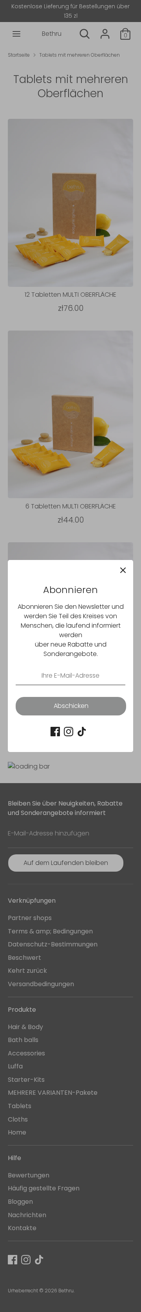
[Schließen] (123, 570)
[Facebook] (55, 731)
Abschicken (71, 705)
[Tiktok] (82, 731)
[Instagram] (68, 731)
